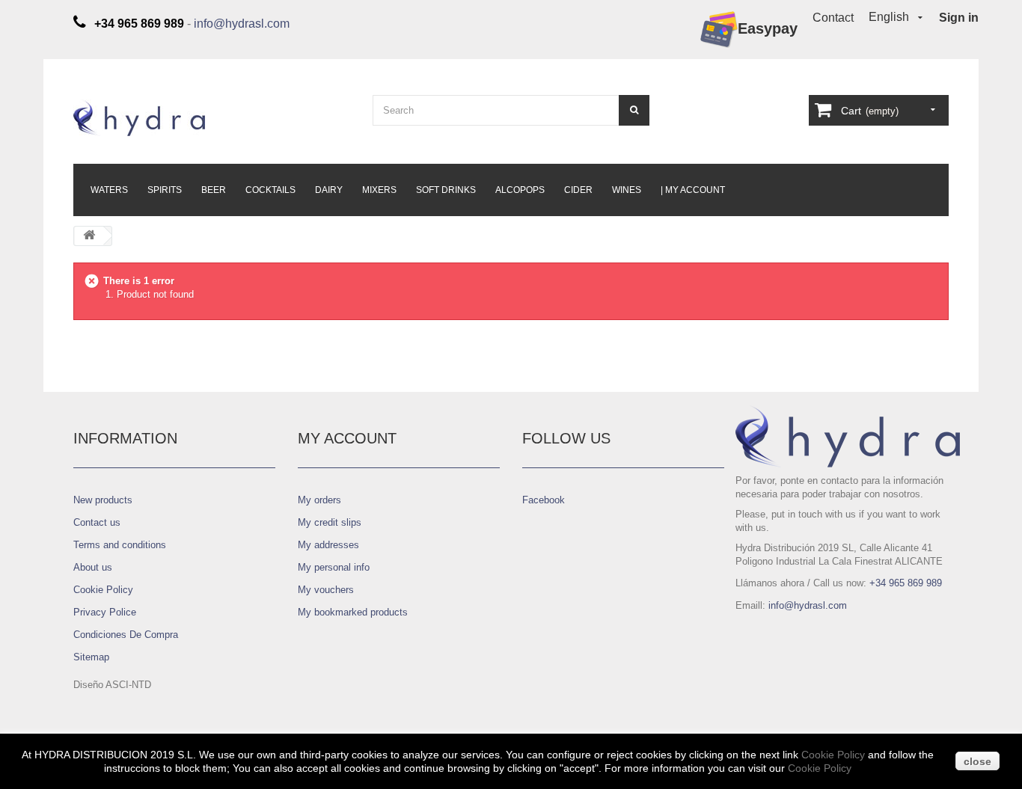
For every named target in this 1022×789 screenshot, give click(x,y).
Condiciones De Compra (125, 634)
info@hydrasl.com (242, 23)
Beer (213, 190)
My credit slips (329, 522)
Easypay (768, 28)
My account (347, 438)
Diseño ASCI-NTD (112, 684)
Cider (578, 190)
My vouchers (326, 589)
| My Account (693, 190)
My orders (319, 500)
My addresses (328, 544)
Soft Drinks (446, 190)
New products (102, 500)
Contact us (96, 522)
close (977, 761)
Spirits (164, 190)
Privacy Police (104, 612)
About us (92, 567)
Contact (833, 17)
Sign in (959, 17)
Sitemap (91, 657)
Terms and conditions (119, 544)
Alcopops (520, 190)
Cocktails (270, 190)
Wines (626, 190)
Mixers (379, 190)
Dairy (329, 190)
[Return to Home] (89, 236)
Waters (109, 190)
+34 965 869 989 (905, 583)
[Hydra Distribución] (211, 117)
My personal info (334, 567)
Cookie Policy (103, 589)
